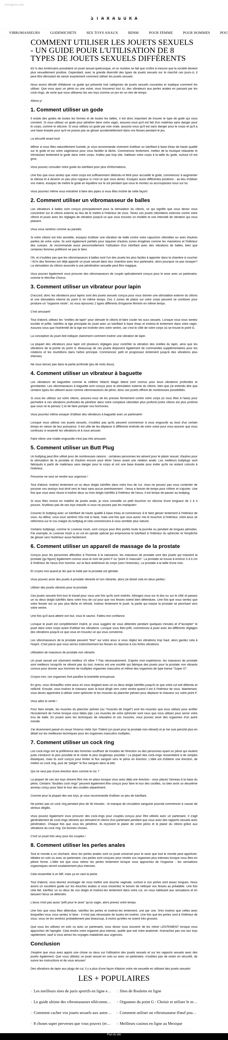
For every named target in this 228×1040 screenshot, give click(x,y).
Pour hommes (196, 33)
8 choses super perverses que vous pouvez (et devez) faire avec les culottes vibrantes (74, 1023)
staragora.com (14, 4)
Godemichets (63, 33)
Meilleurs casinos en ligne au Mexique (151, 1023)
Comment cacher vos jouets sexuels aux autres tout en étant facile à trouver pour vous (74, 1012)
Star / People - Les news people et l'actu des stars (114, 18)
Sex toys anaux (102, 33)
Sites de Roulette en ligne (140, 991)
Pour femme (161, 33)
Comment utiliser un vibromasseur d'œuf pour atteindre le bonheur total (158, 1012)
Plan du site (114, 1034)
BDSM (133, 33)
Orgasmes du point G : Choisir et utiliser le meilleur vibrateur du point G (158, 1002)
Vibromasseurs (24, 33)
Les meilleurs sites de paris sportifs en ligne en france (74, 991)
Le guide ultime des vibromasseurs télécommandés (74, 1002)
